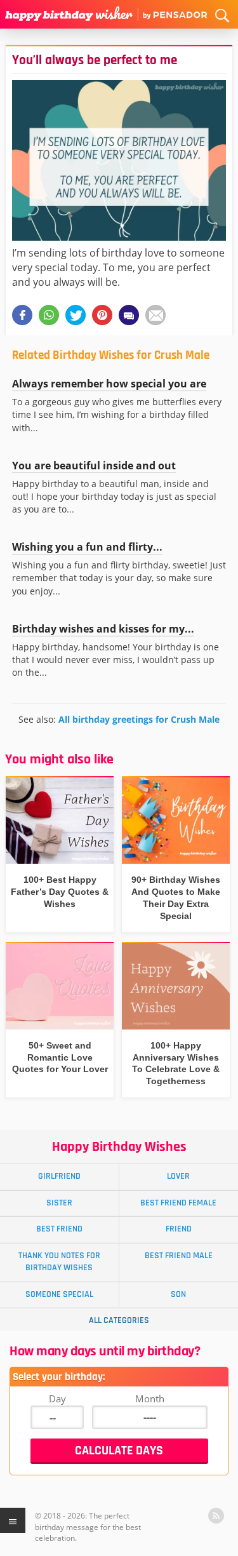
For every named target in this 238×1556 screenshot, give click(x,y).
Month (149, 1398)
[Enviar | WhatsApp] (49, 315)
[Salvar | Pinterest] (102, 315)
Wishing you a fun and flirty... (87, 547)
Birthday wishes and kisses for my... (103, 629)
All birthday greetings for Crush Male (139, 719)
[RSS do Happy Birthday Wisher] (216, 1516)
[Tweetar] (75, 315)
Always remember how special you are (109, 384)
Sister (59, 1203)
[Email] (155, 315)
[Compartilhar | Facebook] (22, 315)
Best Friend (59, 1229)
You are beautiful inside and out (94, 466)
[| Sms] (129, 315)
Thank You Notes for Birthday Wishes (59, 1261)
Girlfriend (59, 1176)
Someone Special (59, 1294)
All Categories (119, 1320)
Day (57, 1398)
